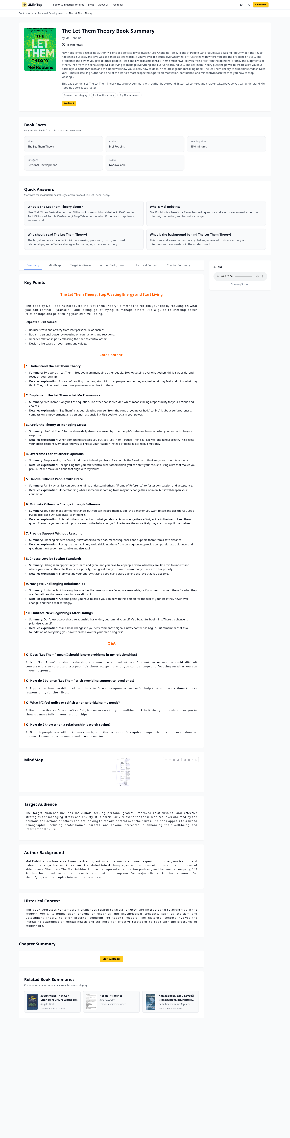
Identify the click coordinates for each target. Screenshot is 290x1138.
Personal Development (50, 13)
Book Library (26, 13)
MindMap (55, 265)
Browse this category (75, 95)
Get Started (261, 4)
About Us (103, 4)
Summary (33, 265)
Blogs (91, 4)
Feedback (118, 4)
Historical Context (146, 265)
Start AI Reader (111, 958)
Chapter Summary (178, 265)
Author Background (112, 265)
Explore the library (103, 95)
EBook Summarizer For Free (68, 4)
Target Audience (80, 265)
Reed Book (69, 103)
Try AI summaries (129, 95)
